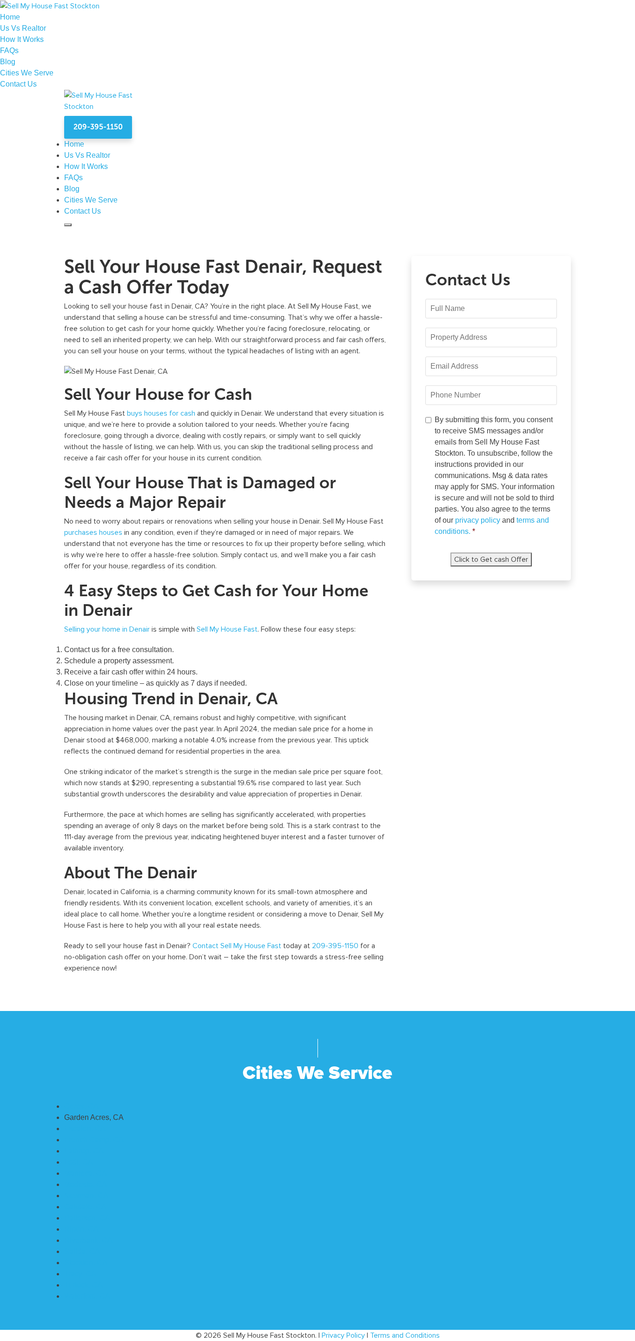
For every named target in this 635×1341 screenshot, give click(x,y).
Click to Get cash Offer (491, 559)
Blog (7, 62)
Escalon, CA (85, 1128)
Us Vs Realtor (23, 28)
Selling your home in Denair (107, 629)
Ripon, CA (81, 1229)
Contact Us (18, 84)
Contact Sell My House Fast (236, 945)
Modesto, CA (85, 1184)
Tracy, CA (80, 1274)
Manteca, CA (85, 1173)
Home (10, 17)
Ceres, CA (81, 1106)
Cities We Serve (26, 73)
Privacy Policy (343, 1335)
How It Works (22, 39)
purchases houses (93, 532)
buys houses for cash (161, 413)
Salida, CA (82, 1251)
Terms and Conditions (405, 1335)
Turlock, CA (83, 1285)
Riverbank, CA (88, 1240)
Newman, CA (86, 1195)
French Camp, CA (94, 1140)
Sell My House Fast (227, 629)
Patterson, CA (87, 1218)
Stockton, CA (85, 1263)
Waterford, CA (87, 1296)
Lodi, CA (78, 1162)
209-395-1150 (98, 126)
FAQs (9, 50)
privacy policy (478, 520)
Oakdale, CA (85, 1207)
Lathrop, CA (84, 1151)
